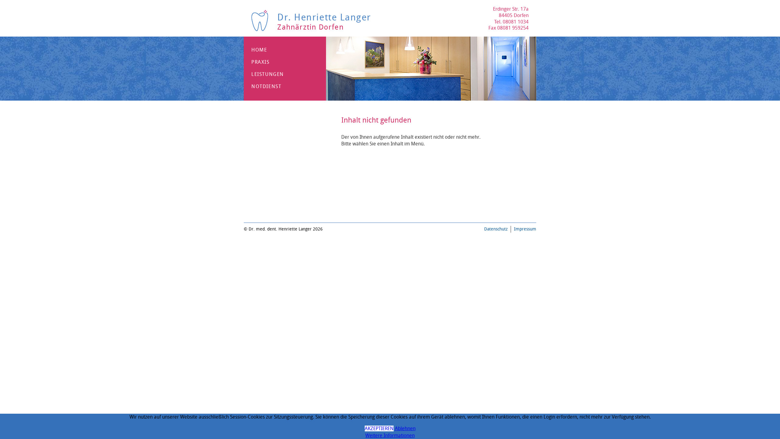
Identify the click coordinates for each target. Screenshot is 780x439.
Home (259, 50)
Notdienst (266, 86)
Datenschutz (496, 229)
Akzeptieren (379, 428)
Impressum (525, 229)
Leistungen (267, 74)
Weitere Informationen (390, 435)
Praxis (260, 62)
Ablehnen (405, 428)
